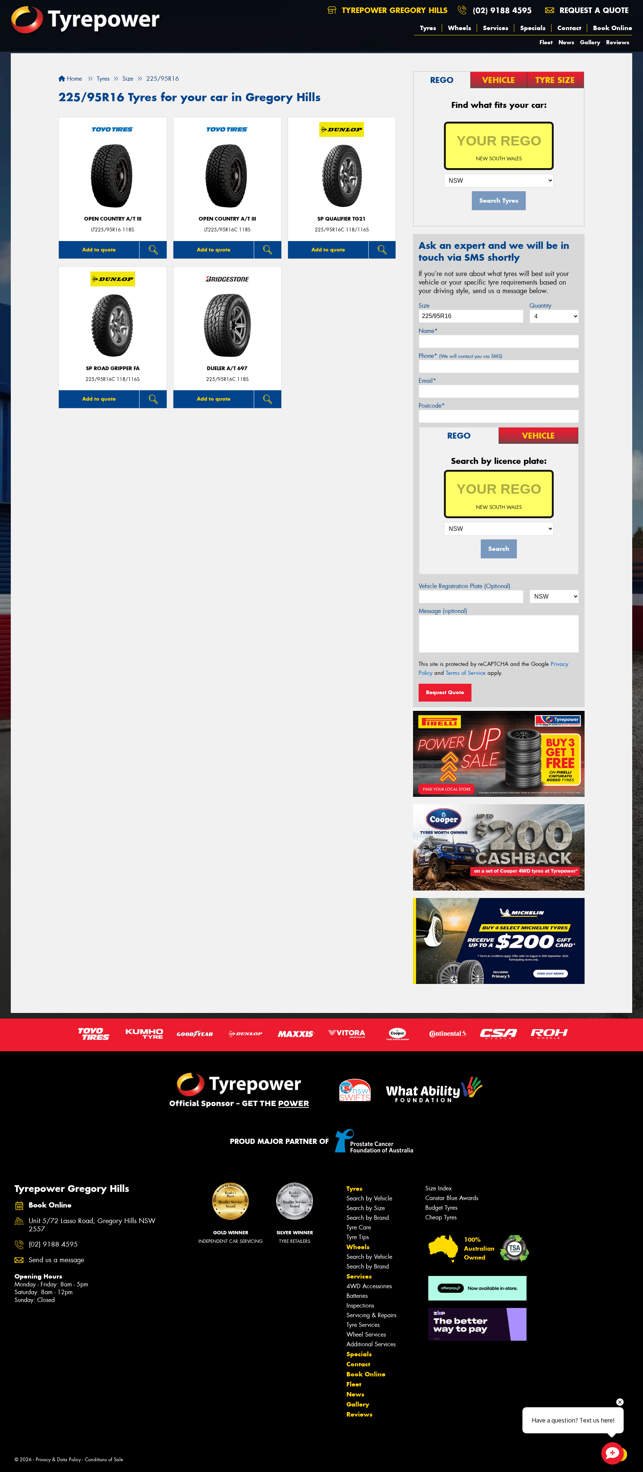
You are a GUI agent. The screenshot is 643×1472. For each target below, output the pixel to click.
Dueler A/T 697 (227, 368)
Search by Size (365, 1208)
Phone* (460, 356)
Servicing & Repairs (371, 1315)
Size (424, 306)
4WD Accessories (369, 1286)
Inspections (360, 1305)
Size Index (438, 1188)
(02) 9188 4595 (502, 10)
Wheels (459, 28)
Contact (569, 28)
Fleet (546, 42)
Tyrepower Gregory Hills (393, 10)
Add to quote (99, 249)
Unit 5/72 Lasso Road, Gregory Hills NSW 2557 (92, 1225)
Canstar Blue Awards (451, 1198)
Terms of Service (466, 673)
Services (495, 28)
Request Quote (445, 692)
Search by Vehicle (369, 1198)
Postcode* (432, 406)
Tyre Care (358, 1227)
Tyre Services (363, 1325)
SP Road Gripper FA (113, 368)
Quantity (540, 306)
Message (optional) (443, 611)
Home (73, 79)
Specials (533, 28)
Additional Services (371, 1344)
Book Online (612, 28)
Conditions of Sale (104, 1459)
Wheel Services (366, 1334)
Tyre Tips (357, 1237)
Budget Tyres (441, 1208)
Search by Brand (367, 1218)
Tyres (428, 28)
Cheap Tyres (441, 1217)
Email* (427, 381)
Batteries (357, 1296)
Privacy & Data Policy (58, 1459)
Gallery (590, 42)
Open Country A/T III (112, 219)
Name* (428, 331)
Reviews (617, 42)
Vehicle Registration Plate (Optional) (465, 586)
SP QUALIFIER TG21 (341, 219)
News (566, 42)
